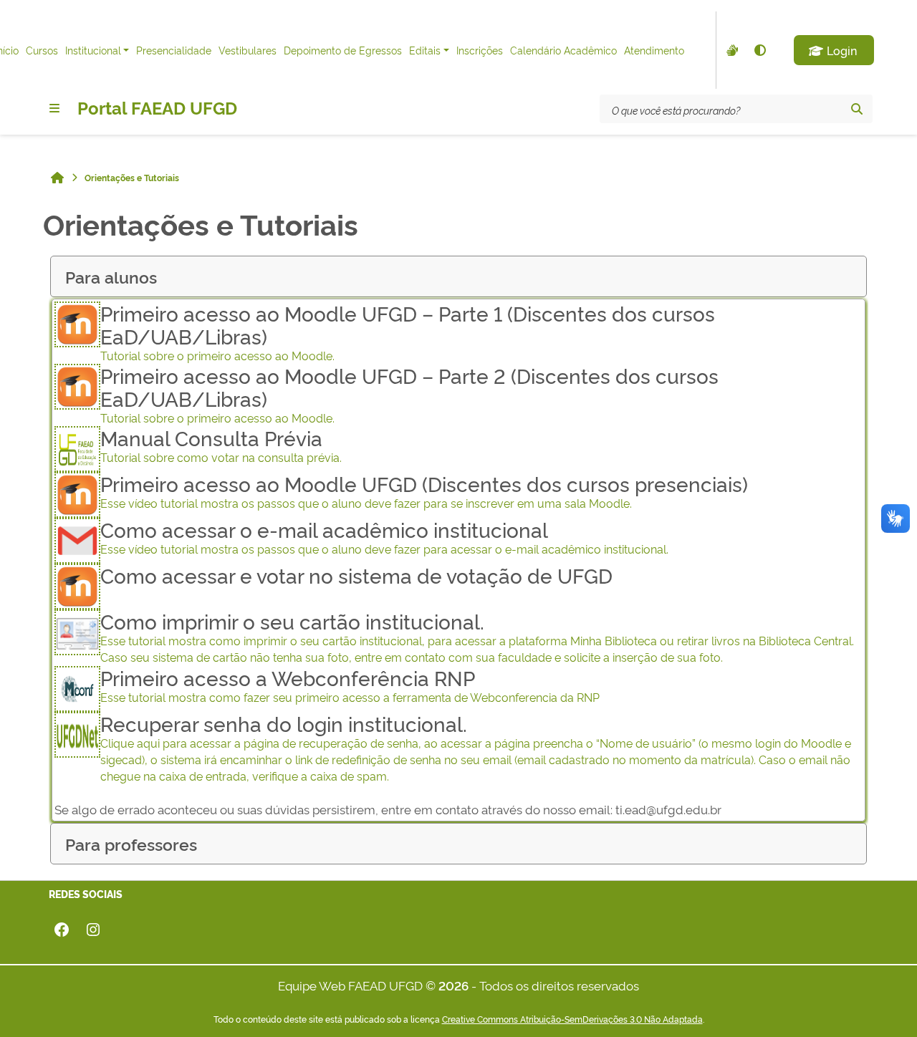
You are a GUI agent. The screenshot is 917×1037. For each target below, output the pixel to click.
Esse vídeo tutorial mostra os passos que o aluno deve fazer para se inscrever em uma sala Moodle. (424, 491)
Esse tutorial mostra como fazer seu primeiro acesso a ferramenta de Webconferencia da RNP (350, 685)
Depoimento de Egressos (343, 50)
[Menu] (54, 108)
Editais (425, 50)
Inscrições (479, 50)
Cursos (42, 50)
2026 (453, 985)
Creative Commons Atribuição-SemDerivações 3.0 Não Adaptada (572, 1019)
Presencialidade (173, 50)
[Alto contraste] (759, 50)
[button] (834, 50)
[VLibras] (730, 50)
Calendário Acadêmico (563, 50)
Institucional (93, 50)
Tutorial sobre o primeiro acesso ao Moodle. (407, 332)
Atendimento (654, 50)
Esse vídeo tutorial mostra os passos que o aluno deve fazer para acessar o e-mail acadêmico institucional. (384, 537)
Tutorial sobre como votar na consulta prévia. (221, 445)
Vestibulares (248, 50)
